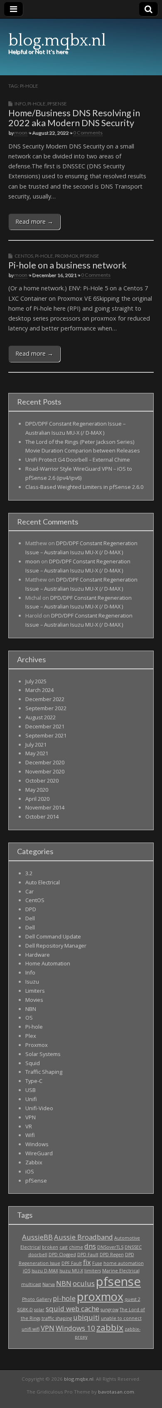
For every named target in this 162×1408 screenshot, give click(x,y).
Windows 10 (75, 1328)
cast (63, 1247)
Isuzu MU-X (71, 1271)
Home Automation (47, 963)
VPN (30, 1117)
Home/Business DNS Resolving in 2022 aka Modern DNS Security (74, 118)
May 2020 (36, 789)
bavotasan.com (116, 1392)
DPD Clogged (62, 1254)
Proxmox (66, 256)
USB (30, 1090)
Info (20, 103)
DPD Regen (112, 1254)
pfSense (57, 103)
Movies (34, 999)
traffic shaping (57, 1318)
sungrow (109, 1309)
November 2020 (44, 771)
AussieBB (37, 1237)
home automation (123, 1263)
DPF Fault (71, 1263)
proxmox (100, 1296)
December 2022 (44, 699)
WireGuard (39, 1153)
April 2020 (37, 798)
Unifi (31, 1099)
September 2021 (45, 735)
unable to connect (121, 1318)
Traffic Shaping (43, 1071)
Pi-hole (36, 103)
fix (87, 1262)
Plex (30, 1035)
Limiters (35, 990)
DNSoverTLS (110, 1247)
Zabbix (33, 1162)
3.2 (28, 873)
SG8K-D (25, 1309)
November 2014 (44, 807)
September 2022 (45, 708)
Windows (37, 1144)
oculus (84, 1283)
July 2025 (36, 681)
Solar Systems (43, 1054)
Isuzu (32, 981)
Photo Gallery (37, 1299)
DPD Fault (87, 1254)
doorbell (37, 1254)
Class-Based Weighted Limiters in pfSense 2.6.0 (84, 487)
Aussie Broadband (83, 1237)
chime (76, 1247)
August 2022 (40, 717)
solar (39, 1309)
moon (20, 132)
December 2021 (44, 726)
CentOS (24, 256)
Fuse (97, 1263)
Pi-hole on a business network (67, 265)
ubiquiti (86, 1317)
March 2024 (39, 690)
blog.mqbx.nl (57, 40)
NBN (30, 1009)
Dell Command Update (53, 936)
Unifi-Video (39, 1108)
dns (90, 1246)
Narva (48, 1284)
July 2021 (36, 744)
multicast (31, 1284)
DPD (30, 909)
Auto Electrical (42, 882)
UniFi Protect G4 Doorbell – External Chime (77, 459)
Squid (32, 1063)
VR (28, 1126)
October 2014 (42, 816)
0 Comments (88, 132)
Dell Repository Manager (55, 945)
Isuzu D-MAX (45, 1271)
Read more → (34, 221)
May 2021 (36, 753)
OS (29, 1017)
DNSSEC (133, 1247)
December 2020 (44, 762)
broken (50, 1247)
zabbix (109, 1327)
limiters (92, 1271)
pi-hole (64, 1298)
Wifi (30, 1135)
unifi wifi (30, 1329)
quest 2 (132, 1299)
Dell (30, 918)
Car (29, 891)
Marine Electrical (121, 1271)
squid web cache (72, 1308)
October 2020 (42, 780)
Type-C (33, 1081)
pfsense (118, 1281)
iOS (29, 1171)
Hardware (37, 954)
